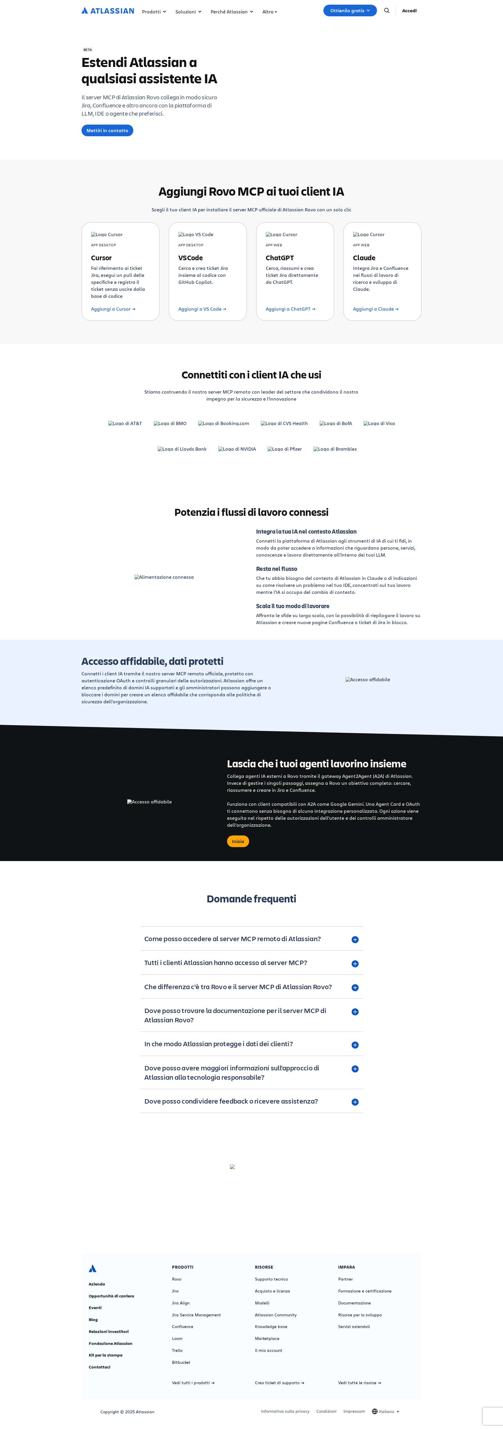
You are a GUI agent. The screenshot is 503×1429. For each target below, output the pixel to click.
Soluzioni (186, 11)
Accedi (409, 10)
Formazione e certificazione (365, 1291)
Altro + (270, 11)
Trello (177, 1350)
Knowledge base (271, 1326)
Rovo (176, 1279)
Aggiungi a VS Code (200, 309)
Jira (175, 1291)
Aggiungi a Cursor (111, 309)
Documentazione (354, 1303)
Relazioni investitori (109, 1331)
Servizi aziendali (354, 1326)
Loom (177, 1338)
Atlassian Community (276, 1315)
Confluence (182, 1326)
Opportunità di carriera (111, 1296)
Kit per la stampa (106, 1355)
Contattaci (99, 1367)
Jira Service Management (196, 1315)
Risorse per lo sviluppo (360, 1315)
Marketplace (267, 1338)
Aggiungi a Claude (373, 309)
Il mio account (268, 1350)
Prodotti (151, 11)
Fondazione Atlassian (110, 1343)
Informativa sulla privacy (285, 1411)
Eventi (95, 1307)
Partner (345, 1279)
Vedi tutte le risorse (357, 1382)
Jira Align (180, 1303)
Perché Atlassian (229, 11)
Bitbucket (181, 1362)
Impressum (354, 1411)
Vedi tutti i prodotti (191, 1382)
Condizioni (326, 1411)
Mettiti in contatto (107, 130)
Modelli (262, 1303)
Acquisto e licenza (272, 1291)
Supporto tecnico (271, 1279)
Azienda (97, 1284)
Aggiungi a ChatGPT (288, 309)
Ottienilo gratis (347, 10)
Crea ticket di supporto (277, 1382)
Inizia (238, 841)
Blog (93, 1319)
